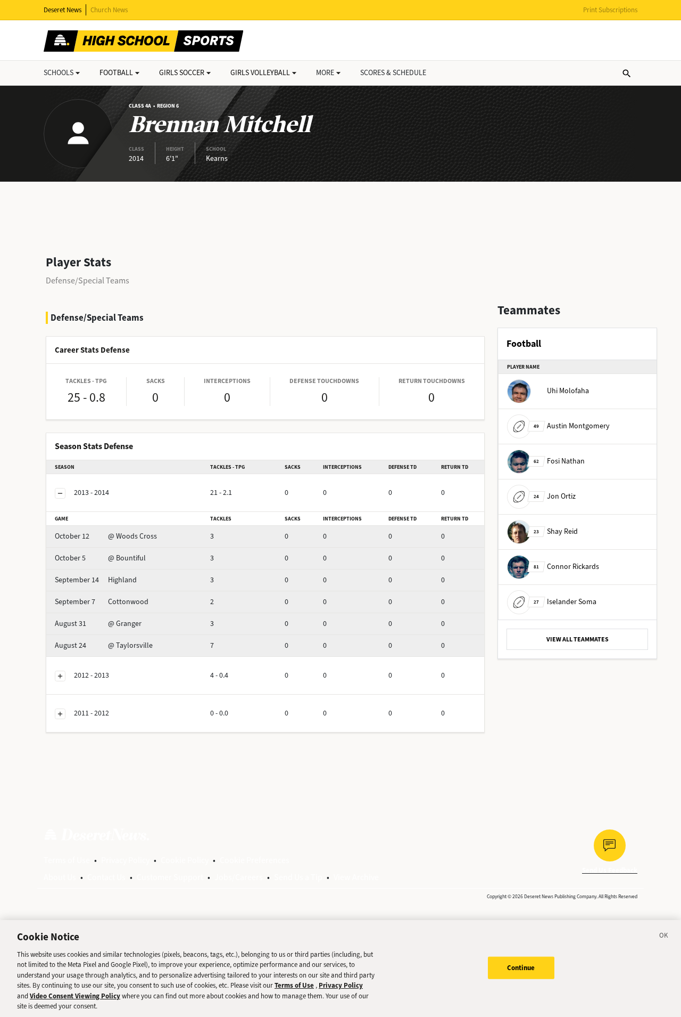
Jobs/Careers (238, 877)
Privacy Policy (125, 860)
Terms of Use (67, 860)
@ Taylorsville (104, 645)
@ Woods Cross (106, 536)
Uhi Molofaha (568, 391)
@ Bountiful (100, 558)
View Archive (356, 877)
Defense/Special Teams (87, 280)
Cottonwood (101, 602)
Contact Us (106, 877)
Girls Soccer (181, 73)
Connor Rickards (566, 567)
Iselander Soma (565, 602)
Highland (96, 580)
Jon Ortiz (555, 496)
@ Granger (98, 624)
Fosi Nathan (559, 461)
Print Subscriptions (610, 9)
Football (116, 73)
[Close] (664, 937)
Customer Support (170, 877)
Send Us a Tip (298, 877)
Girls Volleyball (260, 73)
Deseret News (62, 9)
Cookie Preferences (254, 860)
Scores (393, 73)
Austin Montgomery (572, 426)
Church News (109, 9)
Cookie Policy (185, 860)
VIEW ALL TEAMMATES (577, 639)
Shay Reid (556, 531)
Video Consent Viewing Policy (75, 995)
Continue (521, 967)
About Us (60, 877)
